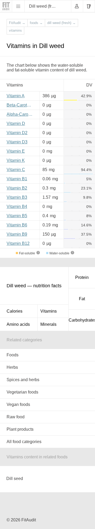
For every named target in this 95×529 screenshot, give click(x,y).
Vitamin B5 (17, 215)
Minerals (48, 324)
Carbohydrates (82, 320)
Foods (12, 355)
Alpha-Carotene (21, 114)
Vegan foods (18, 404)
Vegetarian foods (22, 392)
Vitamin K (16, 160)
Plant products (20, 429)
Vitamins (48, 311)
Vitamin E (16, 151)
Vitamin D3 (17, 142)
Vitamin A (16, 96)
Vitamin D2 (17, 132)
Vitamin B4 (17, 206)
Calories (14, 311)
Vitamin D (16, 123)
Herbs (12, 367)
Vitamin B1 (17, 179)
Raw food (16, 417)
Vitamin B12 (18, 243)
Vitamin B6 (17, 225)
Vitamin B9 (17, 234)
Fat (82, 299)
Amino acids (18, 324)
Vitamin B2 (17, 188)
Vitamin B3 (17, 197)
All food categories (24, 441)
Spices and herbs (23, 379)
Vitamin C (16, 169)
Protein (82, 277)
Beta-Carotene (20, 105)
